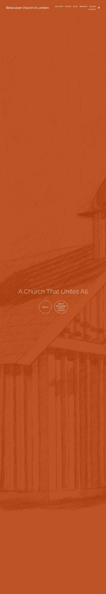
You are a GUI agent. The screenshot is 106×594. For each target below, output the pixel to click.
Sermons (83, 6)
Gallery (92, 6)
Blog (75, 6)
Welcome (59, 6)
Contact (92, 9)
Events (68, 6)
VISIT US (45, 307)
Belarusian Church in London (27, 7)
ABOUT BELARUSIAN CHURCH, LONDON (61, 307)
